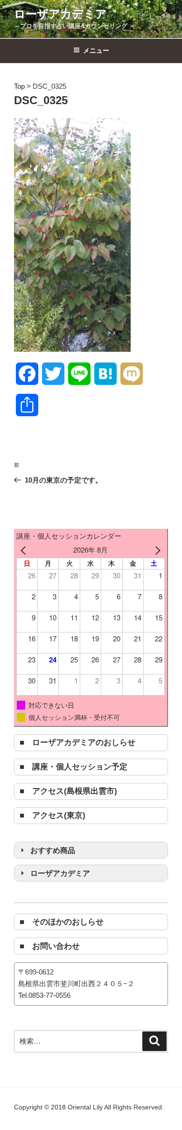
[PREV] (25, 550)
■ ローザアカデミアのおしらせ (77, 742)
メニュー (96, 50)
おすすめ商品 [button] (52, 850)
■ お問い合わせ (50, 946)
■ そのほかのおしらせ (62, 921)
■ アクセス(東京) (52, 815)
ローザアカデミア (60, 13)
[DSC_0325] (72, 349)
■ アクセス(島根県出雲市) (68, 791)
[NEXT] (156, 550)
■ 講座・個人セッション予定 (73, 766)
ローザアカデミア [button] (60, 873)
